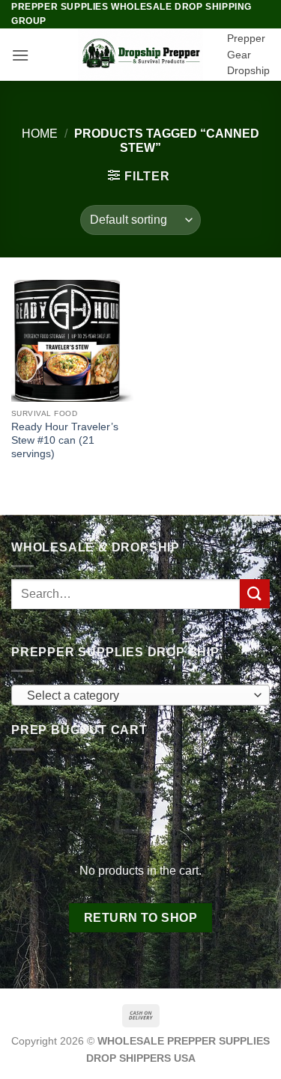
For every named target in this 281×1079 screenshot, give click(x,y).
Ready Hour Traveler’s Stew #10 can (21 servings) (64, 440)
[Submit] (255, 593)
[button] (20, 55)
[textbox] (137, 695)
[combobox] (140, 695)
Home (40, 133)
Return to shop (141, 917)
